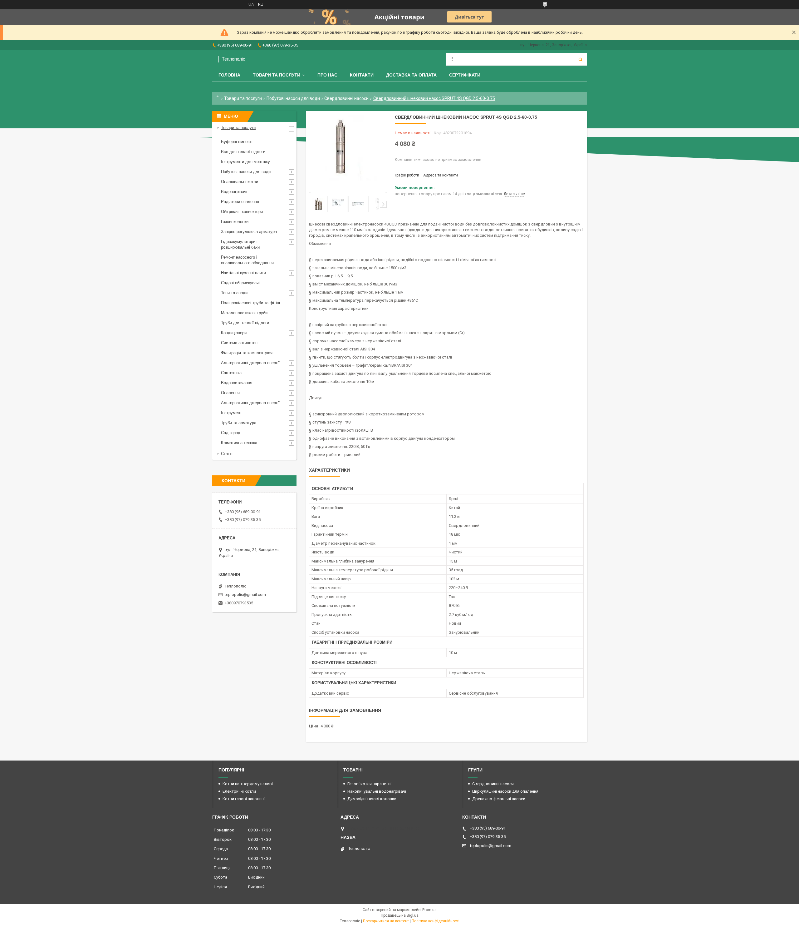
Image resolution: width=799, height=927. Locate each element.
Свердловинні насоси (346, 98)
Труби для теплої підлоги (245, 322)
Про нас (327, 74)
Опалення (230, 392)
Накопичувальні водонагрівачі (376, 791)
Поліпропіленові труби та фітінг (251, 302)
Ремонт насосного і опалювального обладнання (247, 260)
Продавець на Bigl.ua (400, 915)
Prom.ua (429, 910)
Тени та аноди (234, 292)
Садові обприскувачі (240, 282)
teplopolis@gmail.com (245, 594)
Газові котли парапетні (369, 783)
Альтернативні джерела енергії (250, 362)
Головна (229, 74)
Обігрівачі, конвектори (242, 211)
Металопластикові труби (244, 312)
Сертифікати (464, 74)
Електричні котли (239, 791)
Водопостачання (236, 382)
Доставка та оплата (411, 74)
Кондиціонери (234, 332)
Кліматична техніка (239, 442)
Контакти (362, 74)
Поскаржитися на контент (386, 921)
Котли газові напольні (244, 798)
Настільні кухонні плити (243, 272)
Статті (227, 453)
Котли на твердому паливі (248, 783)
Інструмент (231, 412)
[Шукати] (580, 59)
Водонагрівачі (234, 191)
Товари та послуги (276, 74)
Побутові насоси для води (293, 98)
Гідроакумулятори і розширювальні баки (240, 244)
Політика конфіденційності (435, 921)
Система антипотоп (239, 342)
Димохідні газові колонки (371, 798)
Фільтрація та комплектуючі (247, 352)
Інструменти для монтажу (245, 161)
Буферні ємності (236, 141)
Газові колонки (234, 221)
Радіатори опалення (240, 201)
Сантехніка (231, 372)
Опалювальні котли (239, 181)
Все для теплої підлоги (243, 151)
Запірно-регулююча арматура (249, 231)
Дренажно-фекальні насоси (498, 798)
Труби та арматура (238, 422)
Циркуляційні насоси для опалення (505, 791)
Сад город (230, 432)
